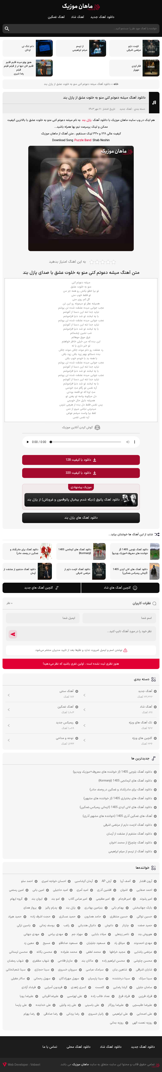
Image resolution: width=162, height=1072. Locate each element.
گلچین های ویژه (142, 738)
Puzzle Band (82, 140)
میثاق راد (119, 943)
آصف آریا (125, 881)
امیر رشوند (146, 899)
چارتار (125, 925)
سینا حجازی (41, 970)
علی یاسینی (92, 1005)
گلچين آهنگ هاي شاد (117, 588)
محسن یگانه (44, 952)
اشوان (124, 890)
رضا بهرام (29, 1014)
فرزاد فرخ (124, 996)
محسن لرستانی (18, 952)
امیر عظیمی (103, 899)
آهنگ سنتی (66, 691)
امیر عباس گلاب (77, 899)
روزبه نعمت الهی (142, 1023)
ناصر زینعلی (122, 934)
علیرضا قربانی (50, 996)
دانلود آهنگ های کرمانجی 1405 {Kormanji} (125, 781)
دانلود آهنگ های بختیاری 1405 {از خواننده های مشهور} (118, 798)
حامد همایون (92, 916)
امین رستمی (16, 890)
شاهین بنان (119, 970)
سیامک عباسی (95, 970)
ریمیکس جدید (64, 722)
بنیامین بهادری (93, 908)
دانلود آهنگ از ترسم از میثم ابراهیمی (130, 851)
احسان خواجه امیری (54, 881)
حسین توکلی (144, 916)
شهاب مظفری (40, 961)
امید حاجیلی (60, 890)
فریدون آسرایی (53, 987)
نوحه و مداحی (64, 738)
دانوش (109, 925)
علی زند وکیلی (67, 1005)
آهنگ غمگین (56, 17)
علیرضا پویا (26, 996)
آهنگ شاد (77, 17)
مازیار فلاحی (65, 961)
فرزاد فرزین (145, 996)
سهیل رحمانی (42, 978)
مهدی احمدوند (143, 943)
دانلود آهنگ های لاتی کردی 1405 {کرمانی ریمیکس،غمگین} (116, 807)
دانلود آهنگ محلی (78, 1047)
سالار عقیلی (18, 978)
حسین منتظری (119, 916)
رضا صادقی (51, 1014)
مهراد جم (77, 934)
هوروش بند (145, 934)
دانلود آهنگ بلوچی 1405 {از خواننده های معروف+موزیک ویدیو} (112, 772)
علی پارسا (21, 1005)
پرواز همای (29, 908)
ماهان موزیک (81, 7)
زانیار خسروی (96, 1014)
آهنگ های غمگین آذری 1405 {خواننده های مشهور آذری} (117, 816)
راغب (66, 925)
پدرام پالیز (51, 908)
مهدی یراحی (55, 934)
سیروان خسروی (67, 970)
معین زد (29, 943)
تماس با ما (50, 1047)
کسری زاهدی (78, 987)
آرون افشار (145, 881)
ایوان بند (36, 899)
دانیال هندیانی (87, 925)
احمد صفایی (144, 890)
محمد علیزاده (69, 952)
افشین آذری (104, 890)
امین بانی (38, 890)
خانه (115, 84)
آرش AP (106, 881)
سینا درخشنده (121, 978)
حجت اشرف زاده (40, 916)
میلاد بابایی (99, 934)
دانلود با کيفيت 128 (78, 460)
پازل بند (87, 120)
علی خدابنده (43, 1005)
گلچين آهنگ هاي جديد (38, 588)
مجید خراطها (117, 952)
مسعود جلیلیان (95, 943)
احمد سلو (27, 881)
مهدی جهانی (31, 934)
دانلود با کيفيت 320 (78, 473)
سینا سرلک (145, 978)
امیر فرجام (125, 899)
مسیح (46, 943)
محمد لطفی (93, 952)
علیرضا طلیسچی (142, 1005)
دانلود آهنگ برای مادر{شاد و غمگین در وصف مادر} (121, 789)
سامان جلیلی (144, 987)
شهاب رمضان (15, 961)
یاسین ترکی (24, 925)
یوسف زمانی (47, 925)
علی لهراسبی (74, 996)
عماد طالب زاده (100, 996)
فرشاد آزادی (29, 987)
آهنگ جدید (126, 109)
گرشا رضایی (120, 987)
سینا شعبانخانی (16, 970)
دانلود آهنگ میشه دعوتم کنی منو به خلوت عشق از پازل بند (104, 97)
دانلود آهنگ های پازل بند (81, 517)
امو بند (55, 899)
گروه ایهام (16, 899)
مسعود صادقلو (68, 943)
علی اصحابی (144, 1014)
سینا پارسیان (96, 978)
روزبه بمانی (116, 1023)
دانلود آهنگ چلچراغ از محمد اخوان (130, 842)
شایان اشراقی (144, 970)
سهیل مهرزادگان (69, 978)
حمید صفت (145, 925)
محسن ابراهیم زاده (113, 961)
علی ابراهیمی (120, 1014)
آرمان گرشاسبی (84, 881)
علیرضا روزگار (116, 1005)
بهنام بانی (118, 908)
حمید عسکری (67, 916)
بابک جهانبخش (142, 908)
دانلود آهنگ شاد (111, 1047)
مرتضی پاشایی (143, 952)
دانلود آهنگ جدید (102, 17)
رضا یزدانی (72, 1014)
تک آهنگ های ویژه (140, 722)
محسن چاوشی (143, 961)
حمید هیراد (15, 916)
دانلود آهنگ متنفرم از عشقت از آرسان (129, 834)
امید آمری (82, 890)
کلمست (99, 987)
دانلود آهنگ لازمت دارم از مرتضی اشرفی (127, 825)
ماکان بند (87, 961)
